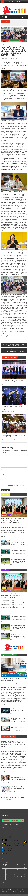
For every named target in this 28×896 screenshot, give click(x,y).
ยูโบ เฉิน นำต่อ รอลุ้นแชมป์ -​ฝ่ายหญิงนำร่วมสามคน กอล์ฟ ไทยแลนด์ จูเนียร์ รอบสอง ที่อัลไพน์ (18, 636)
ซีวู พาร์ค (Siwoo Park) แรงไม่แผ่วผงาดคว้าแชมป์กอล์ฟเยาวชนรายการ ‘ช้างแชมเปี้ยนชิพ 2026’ (18, 552)
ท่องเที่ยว (4, 512)
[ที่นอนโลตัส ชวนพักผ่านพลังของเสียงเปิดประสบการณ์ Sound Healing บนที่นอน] (5, 710)
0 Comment (14, 58)
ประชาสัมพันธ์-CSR (5, 40)
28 (17, 876)
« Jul (3, 882)
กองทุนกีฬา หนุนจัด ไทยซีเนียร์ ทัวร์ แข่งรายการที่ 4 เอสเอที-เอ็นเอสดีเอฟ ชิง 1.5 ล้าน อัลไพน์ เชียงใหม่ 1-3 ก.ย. (13, 520)
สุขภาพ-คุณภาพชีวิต (14, 40)
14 (17, 872)
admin (12, 384)
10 (3, 872)
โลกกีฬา (9, 515)
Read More (4, 536)
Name (2, 469)
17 (3, 874)
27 (14, 876)
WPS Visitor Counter (9, 854)
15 (21, 872)
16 (25, 872)
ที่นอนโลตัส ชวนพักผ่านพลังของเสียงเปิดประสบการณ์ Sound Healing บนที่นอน (18, 23)
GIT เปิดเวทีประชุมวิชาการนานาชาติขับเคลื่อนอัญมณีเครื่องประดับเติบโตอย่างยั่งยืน (14, 381)
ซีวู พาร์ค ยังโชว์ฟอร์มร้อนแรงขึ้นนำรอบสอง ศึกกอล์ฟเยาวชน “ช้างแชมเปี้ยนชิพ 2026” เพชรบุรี (18, 561)
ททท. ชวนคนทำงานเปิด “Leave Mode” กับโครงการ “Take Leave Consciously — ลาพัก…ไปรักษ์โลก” (18, 542)
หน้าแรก (21, 40)
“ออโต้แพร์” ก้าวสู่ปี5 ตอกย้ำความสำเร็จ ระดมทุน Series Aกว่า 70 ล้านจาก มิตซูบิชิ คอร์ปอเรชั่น (13, 345)
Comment (3, 454)
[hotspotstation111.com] (14, 10)
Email (2, 474)
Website (2, 480)
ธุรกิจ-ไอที (9, 512)
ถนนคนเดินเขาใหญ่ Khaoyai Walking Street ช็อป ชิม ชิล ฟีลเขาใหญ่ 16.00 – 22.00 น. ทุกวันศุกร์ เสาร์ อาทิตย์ (14, 435)
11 (6, 872)
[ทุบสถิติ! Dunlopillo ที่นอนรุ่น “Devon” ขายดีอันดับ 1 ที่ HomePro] (14, 667)
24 (3, 876)
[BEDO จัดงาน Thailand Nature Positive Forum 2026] (5, 728)
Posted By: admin (5, 58)
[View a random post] (25, 17)
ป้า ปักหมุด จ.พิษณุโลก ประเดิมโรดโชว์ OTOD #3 (12, 797)
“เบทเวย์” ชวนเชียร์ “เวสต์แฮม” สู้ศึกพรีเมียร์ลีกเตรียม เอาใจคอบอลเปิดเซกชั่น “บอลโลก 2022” (14, 350)
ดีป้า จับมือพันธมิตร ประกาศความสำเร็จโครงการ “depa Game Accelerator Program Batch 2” (13, 408)
